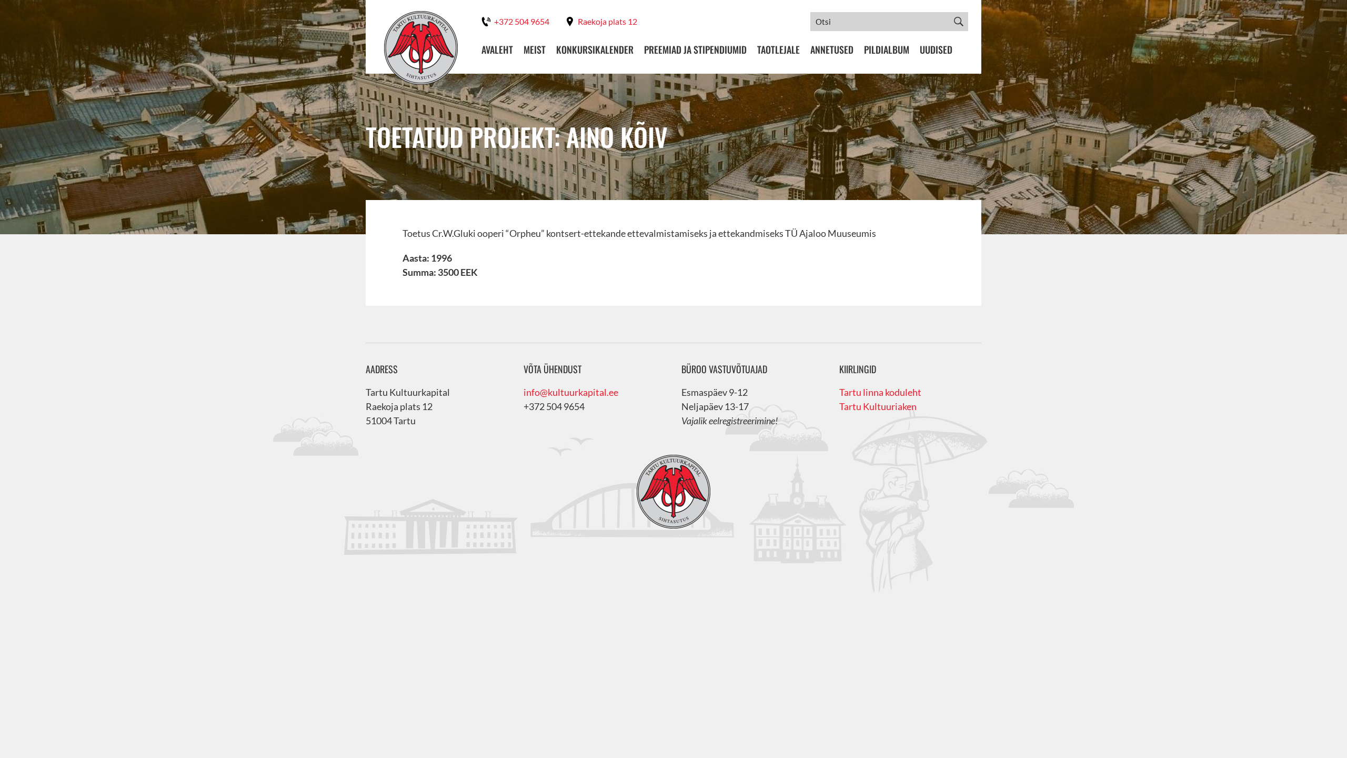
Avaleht (497, 49)
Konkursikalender (595, 49)
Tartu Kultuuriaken (878, 406)
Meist (535, 49)
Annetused (831, 49)
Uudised (936, 49)
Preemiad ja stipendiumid (695, 49)
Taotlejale (778, 49)
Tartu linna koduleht (880, 392)
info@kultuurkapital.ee (571, 392)
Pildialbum (886, 49)
